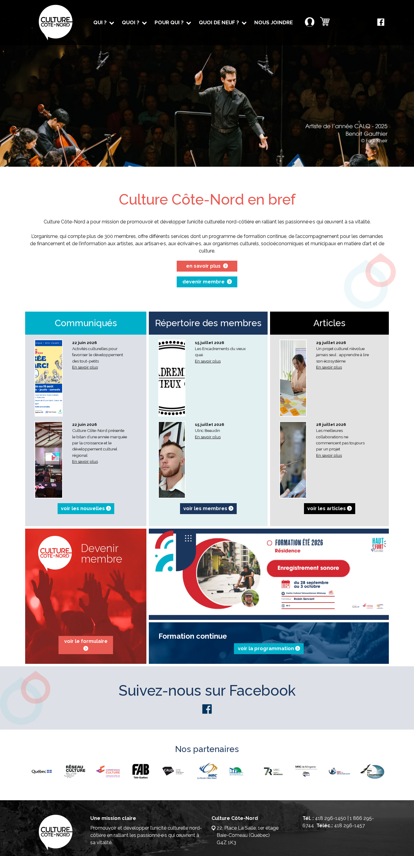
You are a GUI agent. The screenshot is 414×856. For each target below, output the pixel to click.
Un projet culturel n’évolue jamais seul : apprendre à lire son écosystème (342, 354)
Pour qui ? (169, 22)
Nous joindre (273, 22)
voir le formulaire (86, 641)
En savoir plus (85, 367)
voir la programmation (266, 648)
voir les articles (327, 508)
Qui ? (100, 22)
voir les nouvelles (83, 508)
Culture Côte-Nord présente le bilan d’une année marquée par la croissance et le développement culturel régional (99, 443)
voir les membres (206, 508)
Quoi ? (130, 22)
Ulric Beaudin (207, 430)
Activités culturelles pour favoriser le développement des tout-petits (97, 354)
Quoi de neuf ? (219, 22)
